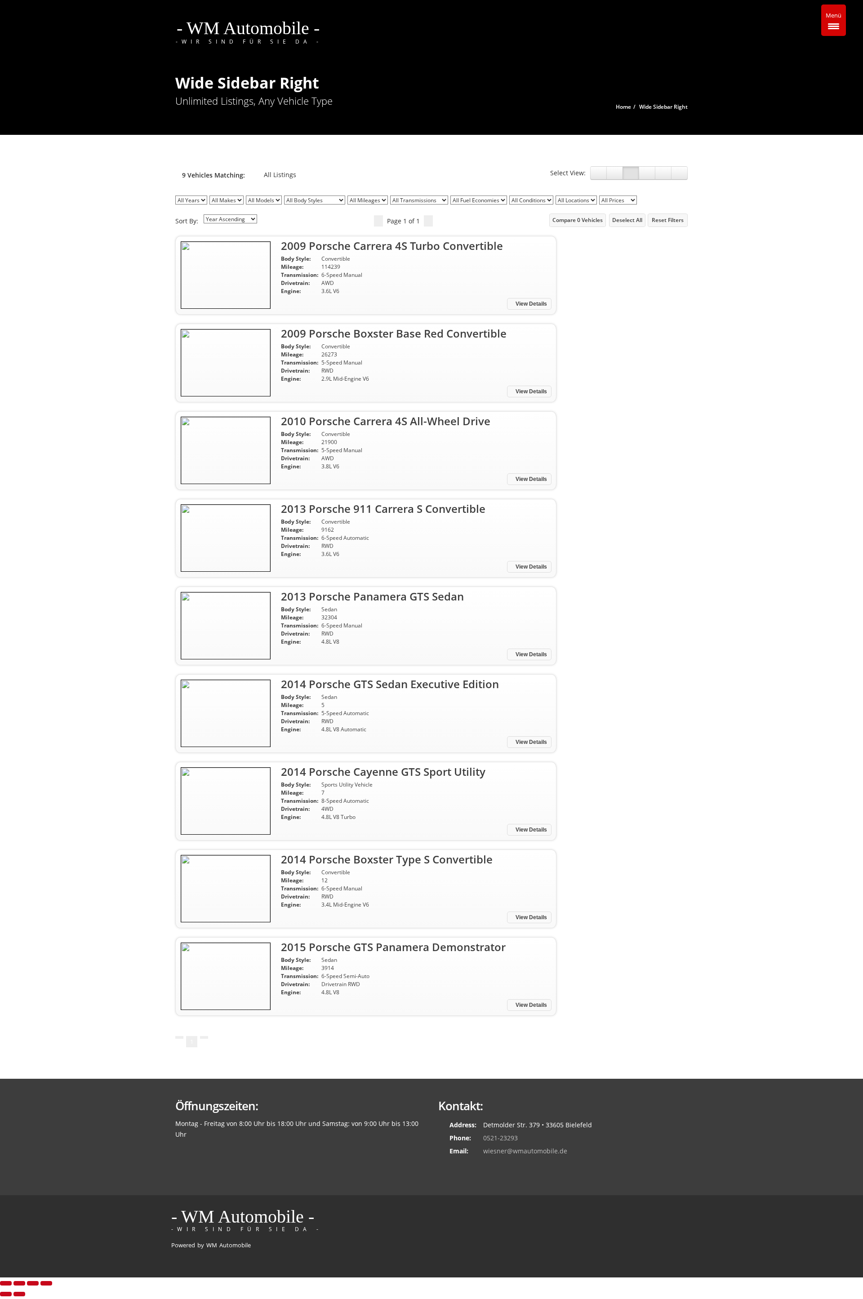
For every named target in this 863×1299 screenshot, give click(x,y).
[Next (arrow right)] (19, 1294)
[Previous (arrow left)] (6, 1294)
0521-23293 (500, 1138)
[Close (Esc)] (6, 1283)
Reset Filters (668, 220)
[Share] (19, 1283)
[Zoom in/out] (46, 1283)
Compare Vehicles (577, 220)
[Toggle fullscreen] (33, 1283)
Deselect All (627, 220)
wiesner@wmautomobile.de (525, 1151)
